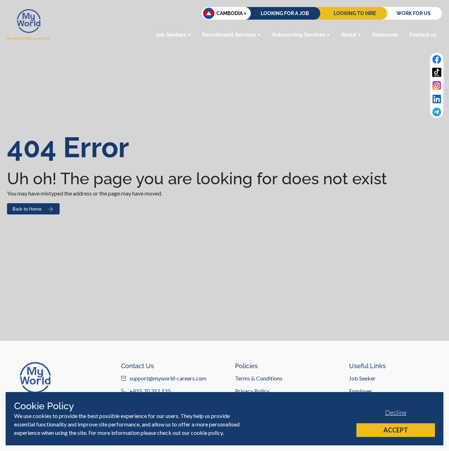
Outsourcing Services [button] (298, 35)
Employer (360, 390)
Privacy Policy (252, 390)
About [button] (348, 35)
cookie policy (207, 432)
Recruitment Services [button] (229, 35)
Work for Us (413, 13)
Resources (385, 35)
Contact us (422, 35)
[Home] (28, 24)
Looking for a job (285, 13)
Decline (396, 412)
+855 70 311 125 (150, 390)
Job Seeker (362, 378)
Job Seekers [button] (171, 35)
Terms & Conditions (258, 378)
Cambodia (229, 13)
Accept (395, 430)
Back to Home (27, 209)
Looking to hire (355, 13)
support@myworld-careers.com (167, 378)
